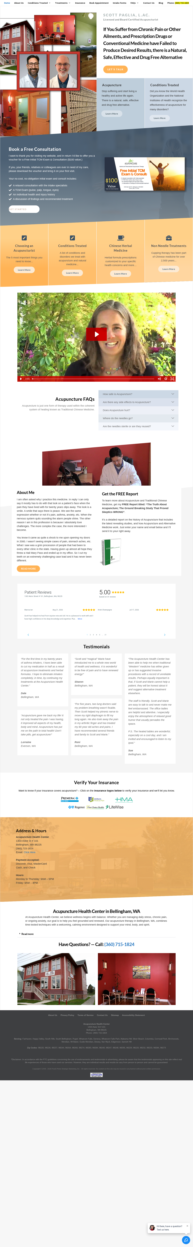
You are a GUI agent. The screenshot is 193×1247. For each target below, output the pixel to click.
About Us (19, 3)
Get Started (18, 209)
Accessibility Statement (133, 1015)
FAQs (133, 3)
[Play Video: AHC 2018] (96, 334)
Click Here (29, 852)
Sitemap (115, 1015)
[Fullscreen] (172, 379)
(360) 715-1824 (119, 944)
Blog (161, 3)
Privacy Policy (67, 1015)
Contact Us (148, 3)
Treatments (61, 3)
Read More (28, 568)
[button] (96, 933)
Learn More (24, 269)
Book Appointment (99, 3)
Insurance (80, 3)
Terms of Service (86, 1015)
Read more (27, 933)
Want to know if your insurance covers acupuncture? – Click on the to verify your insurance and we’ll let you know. (97, 790)
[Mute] (159, 379)
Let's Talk (115, 69)
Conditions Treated (38, 3)
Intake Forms (119, 3)
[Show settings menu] (165, 379)
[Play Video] (20, 379)
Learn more (112, 113)
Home (7, 3)
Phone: (178, 3)
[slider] (93, 379)
